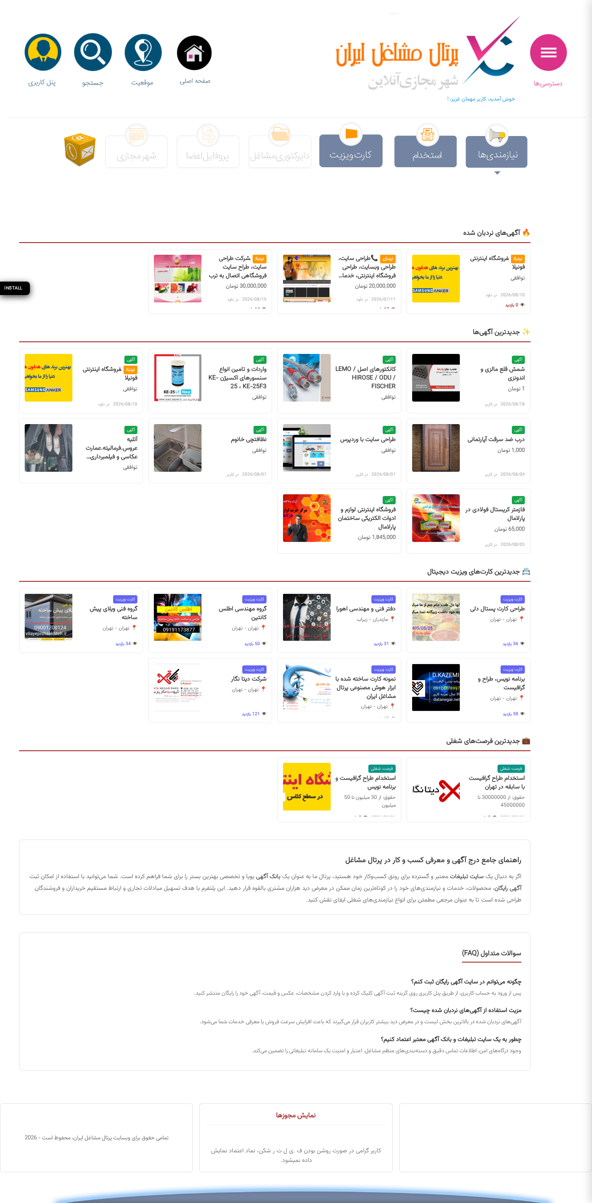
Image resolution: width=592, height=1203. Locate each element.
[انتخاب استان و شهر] (143, 61)
